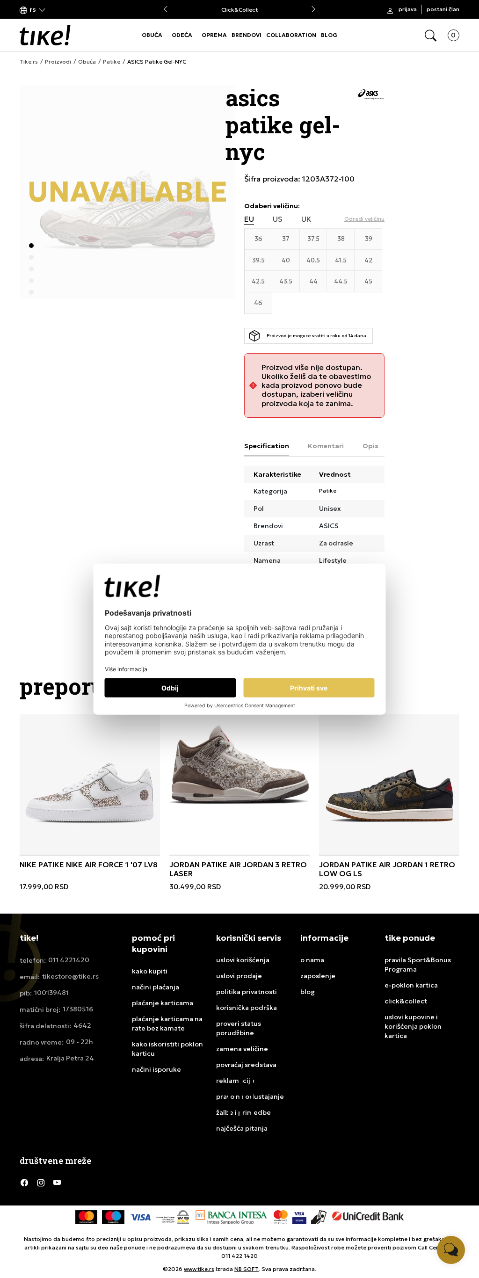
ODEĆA (182, 34)
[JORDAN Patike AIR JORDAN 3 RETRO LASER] (239, 764)
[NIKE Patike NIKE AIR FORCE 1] (90, 784)
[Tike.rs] (45, 35)
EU (249, 219)
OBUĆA (152, 34)
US (278, 219)
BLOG (329, 34)
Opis (370, 446)
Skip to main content (57, 10)
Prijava (408, 9)
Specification (266, 446)
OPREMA (214, 34)
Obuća (87, 61)
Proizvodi (58, 61)
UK (306, 219)
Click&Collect (239, 9)
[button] (33, 10)
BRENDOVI (246, 34)
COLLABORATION (291, 34)
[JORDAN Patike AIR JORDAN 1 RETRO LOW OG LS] (389, 784)
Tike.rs (29, 61)
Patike (111, 61)
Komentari (326, 446)
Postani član (443, 9)
